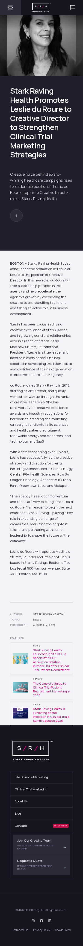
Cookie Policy (63, 930)
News (37, 619)
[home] (41, 7)
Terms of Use (20, 930)
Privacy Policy (41, 930)
